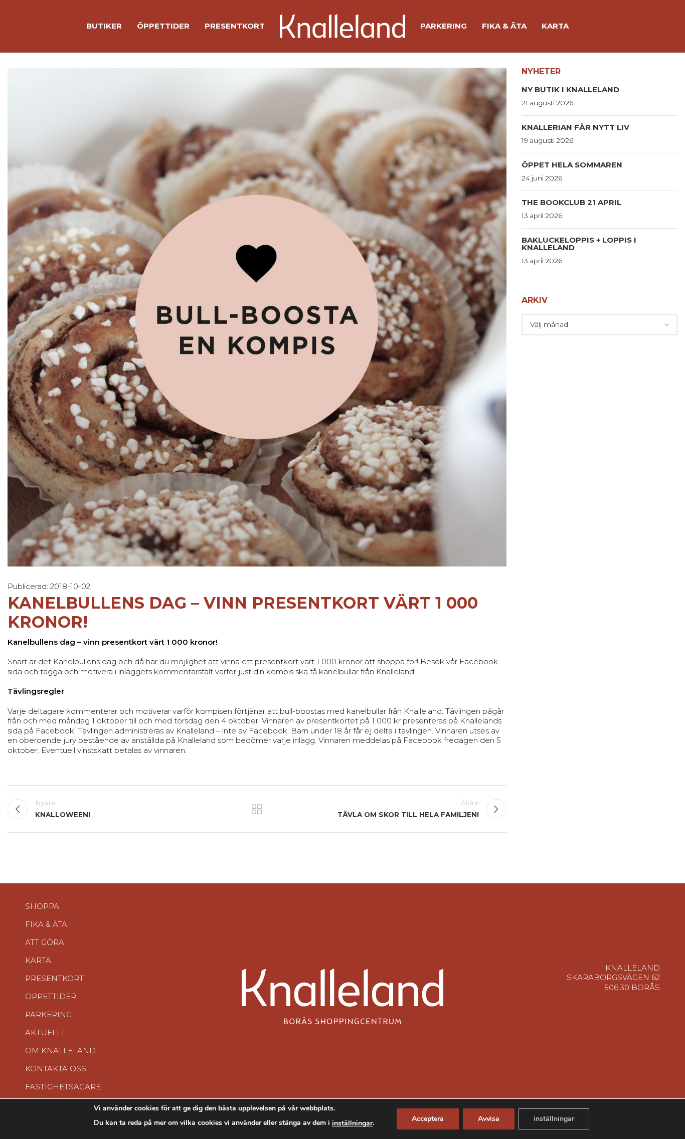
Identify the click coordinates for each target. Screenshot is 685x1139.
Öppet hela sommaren (572, 164)
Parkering (48, 1014)
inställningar (352, 1123)
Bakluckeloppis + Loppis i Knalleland (579, 243)
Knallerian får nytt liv (575, 127)
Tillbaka (256, 809)
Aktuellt (45, 1032)
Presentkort (54, 978)
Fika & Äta (46, 924)
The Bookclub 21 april (571, 202)
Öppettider (50, 996)
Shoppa (42, 906)
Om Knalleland (60, 1050)
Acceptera (428, 1118)
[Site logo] (342, 25)
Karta (38, 960)
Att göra (44, 942)
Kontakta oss (55, 1068)
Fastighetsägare (63, 1086)
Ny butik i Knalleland (570, 89)
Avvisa (488, 1118)
